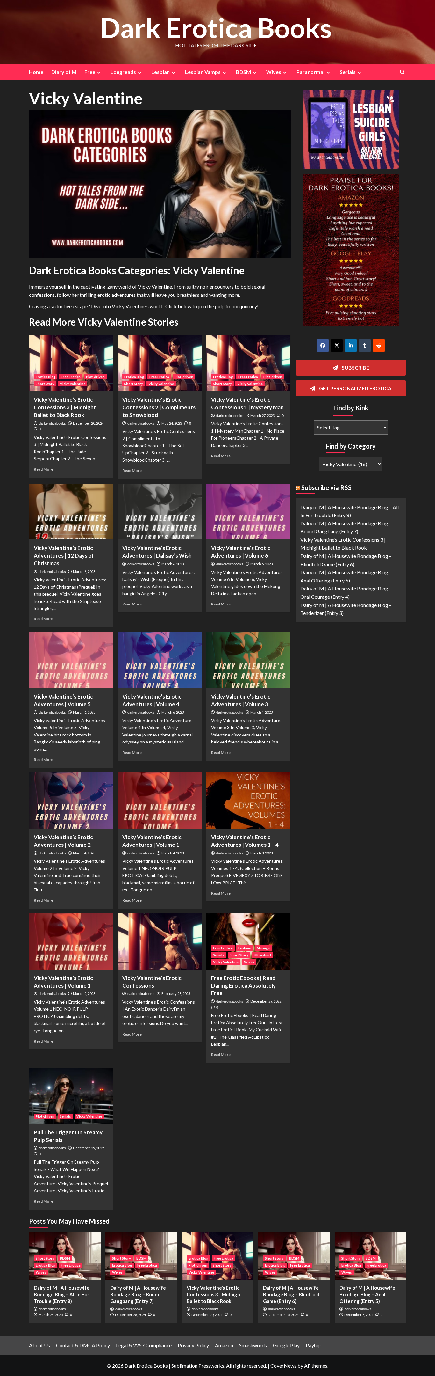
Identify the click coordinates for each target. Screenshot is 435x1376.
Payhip (313, 1345)
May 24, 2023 (171, 423)
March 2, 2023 (84, 994)
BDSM (65, 1258)
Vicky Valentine (72, 384)
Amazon (224, 1345)
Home (36, 72)
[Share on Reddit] (379, 345)
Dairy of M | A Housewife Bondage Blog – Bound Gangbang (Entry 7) (138, 1294)
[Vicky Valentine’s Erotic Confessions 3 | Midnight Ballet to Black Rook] (71, 363)
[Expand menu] (99, 72)
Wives (249, 962)
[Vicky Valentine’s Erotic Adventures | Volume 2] (71, 800)
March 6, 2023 (84, 571)
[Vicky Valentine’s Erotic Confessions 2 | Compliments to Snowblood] (160, 363)
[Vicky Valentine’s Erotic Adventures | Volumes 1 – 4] (248, 800)
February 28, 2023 (175, 994)
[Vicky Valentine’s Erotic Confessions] (160, 941)
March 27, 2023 (262, 416)
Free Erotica (71, 377)
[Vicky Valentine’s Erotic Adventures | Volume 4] (160, 660)
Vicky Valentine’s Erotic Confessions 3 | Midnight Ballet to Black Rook (65, 407)
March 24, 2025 (51, 1315)
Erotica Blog (45, 377)
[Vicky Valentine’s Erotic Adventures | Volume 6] (248, 512)
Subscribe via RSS (326, 487)
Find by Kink (350, 407)
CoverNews (283, 1366)
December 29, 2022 (265, 1001)
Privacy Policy (193, 1345)
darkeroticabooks (52, 423)
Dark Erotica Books (216, 27)
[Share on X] (337, 345)
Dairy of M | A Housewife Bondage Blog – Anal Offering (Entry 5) (367, 1294)
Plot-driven (95, 377)
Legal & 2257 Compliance (144, 1345)
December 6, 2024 (358, 1315)
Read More (43, 469)
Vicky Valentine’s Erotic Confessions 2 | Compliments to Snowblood (159, 407)
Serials (218, 955)
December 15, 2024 (283, 1315)
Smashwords (253, 1345)
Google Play (286, 1345)
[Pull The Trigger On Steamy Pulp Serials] (71, 1096)
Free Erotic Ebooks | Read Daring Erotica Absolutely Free (243, 986)
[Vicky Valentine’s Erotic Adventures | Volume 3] (248, 660)
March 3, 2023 (261, 853)
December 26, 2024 (130, 1315)
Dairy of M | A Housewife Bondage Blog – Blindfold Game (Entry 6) (291, 1294)
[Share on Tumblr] (365, 345)
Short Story (45, 384)
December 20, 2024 (88, 423)
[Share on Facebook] (323, 345)
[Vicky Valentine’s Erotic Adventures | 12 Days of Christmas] (71, 512)
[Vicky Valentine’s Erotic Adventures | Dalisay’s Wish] (160, 512)
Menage (263, 948)
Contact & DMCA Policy (83, 1345)
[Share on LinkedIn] (351, 345)
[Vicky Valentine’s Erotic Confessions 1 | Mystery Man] (248, 363)
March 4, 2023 (261, 712)
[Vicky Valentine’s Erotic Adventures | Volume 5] (71, 660)
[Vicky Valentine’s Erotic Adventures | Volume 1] (160, 800)
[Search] (402, 71)
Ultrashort (262, 955)
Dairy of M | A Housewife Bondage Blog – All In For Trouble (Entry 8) (61, 1294)
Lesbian (244, 948)
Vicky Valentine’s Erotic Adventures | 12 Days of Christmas (64, 556)
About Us (39, 1345)
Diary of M (63, 72)
